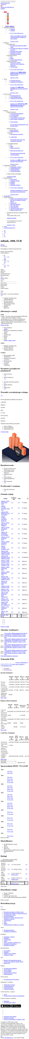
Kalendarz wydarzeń (15, 52)
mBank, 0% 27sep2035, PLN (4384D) (4, 534)
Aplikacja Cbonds (14, 180)
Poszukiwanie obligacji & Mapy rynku (14, 912)
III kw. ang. (10, 780)
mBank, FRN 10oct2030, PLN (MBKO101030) (5, 557)
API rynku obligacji (15, 204)
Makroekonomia (14, 131)
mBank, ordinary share (9, 340)
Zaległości (6, 938)
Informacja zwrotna (9, 1018)
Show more (4, 697)
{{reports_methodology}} (21, 662)
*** (5, 257)
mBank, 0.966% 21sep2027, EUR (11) (5, 543)
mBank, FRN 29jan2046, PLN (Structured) (5, 513)
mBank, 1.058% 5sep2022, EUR (5, 561)
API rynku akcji (14, 205)
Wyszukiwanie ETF (15, 95)
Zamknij (3, 8)
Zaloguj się (3, 7)
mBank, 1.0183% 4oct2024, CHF (5, 548)
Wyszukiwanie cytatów (16, 51)
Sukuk (12, 58)
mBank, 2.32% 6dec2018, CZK (5, 590)
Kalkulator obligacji (15, 185)
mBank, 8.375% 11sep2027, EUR (5, 538)
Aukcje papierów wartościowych (12, 942)
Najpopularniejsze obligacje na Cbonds (14, 924)
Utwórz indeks (7, 971)
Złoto (11, 146)
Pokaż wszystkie (5, 626)
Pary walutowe (14, 116)
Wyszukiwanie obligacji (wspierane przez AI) (15, 913)
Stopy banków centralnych (17, 119)
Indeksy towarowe (15, 148)
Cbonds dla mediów (15, 171)
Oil (11, 145)
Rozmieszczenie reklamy (10, 1016)
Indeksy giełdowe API (16, 210)
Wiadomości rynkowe (15, 167)
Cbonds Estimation (9, 916)
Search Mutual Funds (15, 97)
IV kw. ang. (10, 782)
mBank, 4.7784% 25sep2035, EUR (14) (4, 519)
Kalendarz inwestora (15, 54)
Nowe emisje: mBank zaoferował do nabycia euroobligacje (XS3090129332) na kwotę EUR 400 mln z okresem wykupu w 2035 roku (15, 646)
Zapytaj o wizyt (11, 225)
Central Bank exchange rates (17, 117)
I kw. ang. (9, 771)
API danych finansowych (16, 208)
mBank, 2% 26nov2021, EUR (4, 583)
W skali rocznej (8, 669)
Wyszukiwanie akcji (15, 80)
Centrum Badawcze (15, 168)
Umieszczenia (7, 939)
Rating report (14, 874)
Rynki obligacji (14, 130)
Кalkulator (6, 1001)
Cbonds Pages (14, 67)
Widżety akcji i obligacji (10, 953)
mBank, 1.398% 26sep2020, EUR (5, 573)
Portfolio (12, 30)
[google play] (16, 1007)
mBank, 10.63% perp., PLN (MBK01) (5, 524)
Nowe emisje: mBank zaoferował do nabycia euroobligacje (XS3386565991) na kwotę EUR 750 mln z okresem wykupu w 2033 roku (15, 635)
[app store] (6, 1007)
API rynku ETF (14, 207)
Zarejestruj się (10, 7)
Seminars (9, 176)
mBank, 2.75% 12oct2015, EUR (5, 608)
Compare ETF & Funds (16, 98)
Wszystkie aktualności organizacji (9, 656)
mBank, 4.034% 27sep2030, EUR (5, 529)
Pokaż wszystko (5, 325)
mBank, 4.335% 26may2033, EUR (5, 502)
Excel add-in (13, 179)
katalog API (13, 203)
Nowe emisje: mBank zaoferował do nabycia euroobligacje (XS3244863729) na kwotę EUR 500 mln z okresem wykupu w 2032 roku (15, 641)
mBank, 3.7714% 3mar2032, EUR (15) (5, 508)
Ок (1, 1036)
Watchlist (12, 29)
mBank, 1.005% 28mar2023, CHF (5, 568)
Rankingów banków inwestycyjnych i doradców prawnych (17, 64)
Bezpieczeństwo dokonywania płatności (14, 995)
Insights (14, 176)
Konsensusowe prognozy (16, 134)
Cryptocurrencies (14, 115)
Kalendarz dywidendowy (16, 82)
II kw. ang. (10, 773)
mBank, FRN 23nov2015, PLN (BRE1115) (5, 603)
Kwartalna (6, 668)
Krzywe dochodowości (16, 59)
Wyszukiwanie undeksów (16, 113)
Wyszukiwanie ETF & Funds (11, 979)
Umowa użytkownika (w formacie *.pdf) (14, 1019)
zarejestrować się (8, 1037)
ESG (11, 57)
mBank (6, 329)
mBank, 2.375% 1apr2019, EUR (5, 586)
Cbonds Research (14, 169)
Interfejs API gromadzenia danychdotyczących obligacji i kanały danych (19, 200)
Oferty (5, 941)
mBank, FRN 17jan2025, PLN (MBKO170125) (5, 578)
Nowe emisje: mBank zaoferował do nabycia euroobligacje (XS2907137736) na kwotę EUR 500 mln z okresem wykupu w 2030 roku (15, 652)
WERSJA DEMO (11, 218)
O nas (5, 226)
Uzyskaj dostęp (4, 431)
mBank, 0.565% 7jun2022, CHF (5, 564)
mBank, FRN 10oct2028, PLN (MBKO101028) (5, 552)
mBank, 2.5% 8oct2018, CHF (5, 599)
